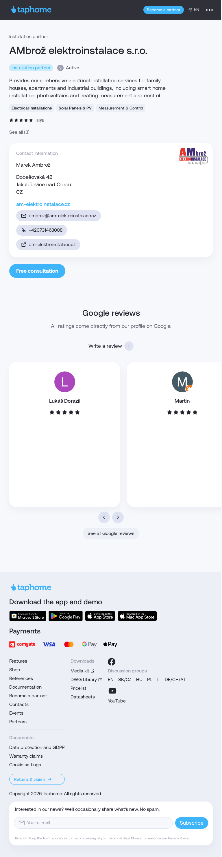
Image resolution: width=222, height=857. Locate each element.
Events (16, 713)
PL (149, 679)
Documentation (25, 687)
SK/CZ (125, 679)
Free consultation (37, 271)
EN (111, 679)
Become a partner (163, 10)
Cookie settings (25, 764)
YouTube (117, 701)
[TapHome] (31, 9)
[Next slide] (118, 517)
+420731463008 (45, 230)
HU (139, 679)
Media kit (80, 671)
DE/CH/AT (175, 679)
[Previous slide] (104, 517)
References (21, 678)
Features (18, 661)
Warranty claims (26, 756)
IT (158, 679)
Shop (14, 669)
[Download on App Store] (100, 616)
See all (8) (19, 132)
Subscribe (192, 823)
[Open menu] (209, 9)
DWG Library (84, 679)
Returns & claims (29, 779)
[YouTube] (112, 691)
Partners (18, 721)
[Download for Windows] (27, 616)
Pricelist (78, 688)
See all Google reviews (111, 533)
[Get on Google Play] (66, 616)
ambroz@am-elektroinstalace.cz (62, 215)
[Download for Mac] (137, 616)
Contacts (19, 704)
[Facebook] (111, 661)
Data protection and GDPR (37, 747)
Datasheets (83, 697)
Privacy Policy (178, 838)
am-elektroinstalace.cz (43, 204)
